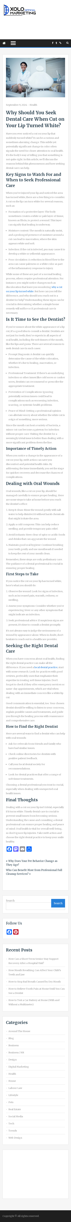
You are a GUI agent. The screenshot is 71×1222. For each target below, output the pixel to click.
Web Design (15, 1137)
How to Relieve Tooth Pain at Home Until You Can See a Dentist (36, 991)
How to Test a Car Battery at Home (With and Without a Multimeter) (33, 1002)
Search (10, 900)
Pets (10, 1102)
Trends (12, 1130)
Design (12, 1059)
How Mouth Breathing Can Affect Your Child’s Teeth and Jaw (34, 972)
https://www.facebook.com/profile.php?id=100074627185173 (52, 43)
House (12, 1080)
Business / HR (16, 1052)
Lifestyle (13, 1095)
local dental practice (45, 667)
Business (13, 1045)
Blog (11, 1038)
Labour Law (15, 1088)
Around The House (19, 1031)
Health (33, 104)
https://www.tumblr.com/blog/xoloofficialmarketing (56, 43)
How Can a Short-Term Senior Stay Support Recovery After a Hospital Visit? (33, 961)
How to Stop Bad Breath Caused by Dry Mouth (34, 981)
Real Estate (14, 1109)
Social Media (15, 1116)
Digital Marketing (18, 1066)
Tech (11, 1123)
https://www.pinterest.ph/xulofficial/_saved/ (60, 43)
